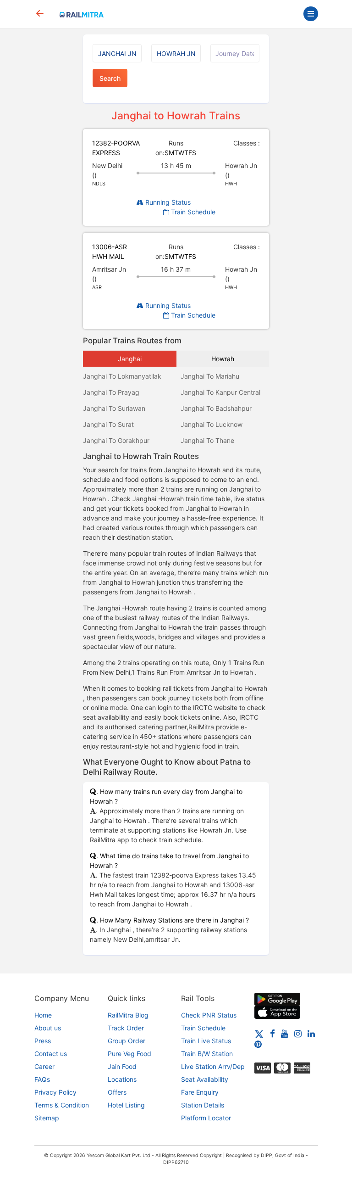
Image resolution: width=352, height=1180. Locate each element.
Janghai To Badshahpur (216, 408)
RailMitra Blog (128, 1015)
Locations (122, 1079)
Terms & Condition (61, 1105)
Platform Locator (206, 1118)
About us (47, 1028)
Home (43, 1015)
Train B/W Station (207, 1053)
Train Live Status (206, 1041)
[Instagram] (298, 1033)
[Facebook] (272, 1033)
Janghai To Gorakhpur (116, 440)
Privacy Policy (55, 1092)
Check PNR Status (208, 1015)
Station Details (202, 1105)
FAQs (42, 1079)
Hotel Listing (126, 1105)
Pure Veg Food (129, 1053)
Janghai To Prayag (111, 392)
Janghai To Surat (108, 424)
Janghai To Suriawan (114, 408)
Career (44, 1066)
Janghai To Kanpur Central (220, 392)
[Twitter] (259, 1033)
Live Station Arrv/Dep (213, 1066)
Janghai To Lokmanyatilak (122, 376)
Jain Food (122, 1066)
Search (110, 78)
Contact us (50, 1053)
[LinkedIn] (311, 1033)
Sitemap (46, 1118)
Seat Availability (204, 1079)
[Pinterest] (258, 1044)
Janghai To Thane (207, 440)
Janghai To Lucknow (211, 424)
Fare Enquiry (200, 1092)
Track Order (126, 1028)
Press (42, 1041)
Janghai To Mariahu (210, 376)
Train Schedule (192, 212)
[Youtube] (284, 1033)
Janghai (130, 359)
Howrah (222, 359)
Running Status (167, 202)
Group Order (126, 1041)
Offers (117, 1092)
